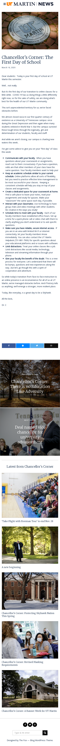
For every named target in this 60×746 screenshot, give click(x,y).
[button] (45, 732)
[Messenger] (23, 345)
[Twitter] (37, 345)
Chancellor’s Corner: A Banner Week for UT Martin (29, 711)
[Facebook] (9, 345)
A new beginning (11, 567)
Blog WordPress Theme (41, 740)
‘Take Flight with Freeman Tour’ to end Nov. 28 (27, 521)
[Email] (51, 345)
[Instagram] (35, 725)
